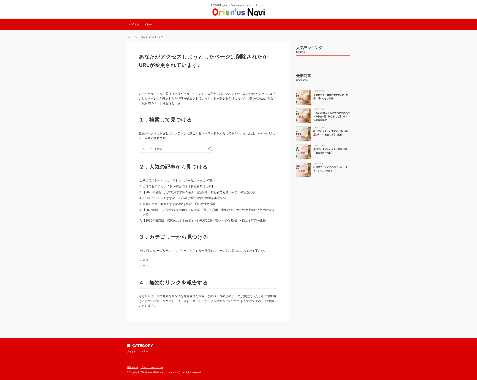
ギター (148, 24)
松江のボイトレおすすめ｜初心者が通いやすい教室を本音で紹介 (186, 198)
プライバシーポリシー (151, 367)
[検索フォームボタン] (210, 149)
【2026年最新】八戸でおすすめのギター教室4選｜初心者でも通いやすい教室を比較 (199, 192)
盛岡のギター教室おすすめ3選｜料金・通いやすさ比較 (179, 204)
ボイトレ (134, 24)
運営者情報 (132, 367)
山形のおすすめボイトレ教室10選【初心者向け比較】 (178, 186)
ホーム (131, 37)
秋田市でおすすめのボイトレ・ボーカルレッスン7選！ (179, 180)
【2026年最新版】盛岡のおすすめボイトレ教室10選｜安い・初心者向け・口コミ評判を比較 (204, 220)
